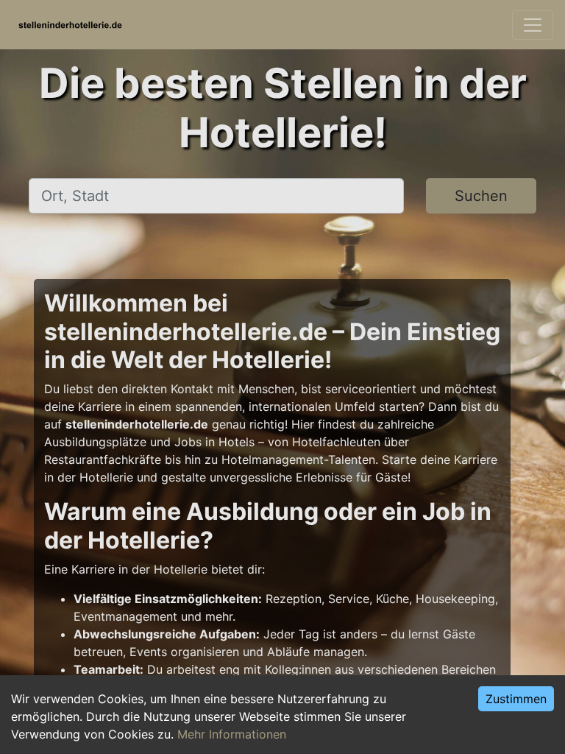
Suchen (481, 196)
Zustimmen (516, 698)
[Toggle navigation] (532, 25)
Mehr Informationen (231, 734)
